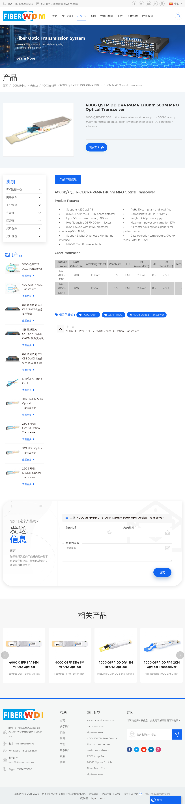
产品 (80, 16)
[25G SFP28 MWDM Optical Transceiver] (12, 472)
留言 (159, 799)
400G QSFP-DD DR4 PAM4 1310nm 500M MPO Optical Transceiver (120, 517)
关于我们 (67, 16)
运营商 (10, 220)
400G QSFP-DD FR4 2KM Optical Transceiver (161, 665)
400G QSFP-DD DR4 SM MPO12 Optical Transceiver (115, 665)
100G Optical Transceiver (101, 720)
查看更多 (27, 275)
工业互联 (11, 205)
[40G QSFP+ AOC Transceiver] (12, 288)
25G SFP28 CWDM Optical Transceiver (31, 428)
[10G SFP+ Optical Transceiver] (12, 452)
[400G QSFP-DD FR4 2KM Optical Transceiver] (161, 644)
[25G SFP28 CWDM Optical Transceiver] (12, 427)
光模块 (34, 85)
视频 (62, 756)
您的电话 (71, 527)
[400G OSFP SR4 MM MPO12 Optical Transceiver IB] (24, 644)
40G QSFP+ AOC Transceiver (32, 287)
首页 (55, 16)
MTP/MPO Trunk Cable (32, 381)
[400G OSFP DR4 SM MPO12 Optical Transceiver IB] (69, 644)
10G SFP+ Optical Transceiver (32, 450)
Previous (5, 655)
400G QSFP (90, 314)
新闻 (93, 16)
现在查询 (94, 147)
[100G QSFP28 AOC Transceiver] (12, 268)
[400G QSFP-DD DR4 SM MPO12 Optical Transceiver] (115, 644)
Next (180, 655)
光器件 (10, 212)
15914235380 (24, 769)
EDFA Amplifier (96, 756)
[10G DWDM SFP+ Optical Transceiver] (12, 403)
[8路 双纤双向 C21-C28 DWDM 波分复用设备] (12, 309)
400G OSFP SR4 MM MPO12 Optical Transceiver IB (24, 665)
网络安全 (11, 197)
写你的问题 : (73, 543)
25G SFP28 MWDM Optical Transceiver (31, 473)
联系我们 (147, 16)
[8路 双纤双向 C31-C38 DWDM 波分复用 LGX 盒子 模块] (12, 358)
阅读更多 (24, 681)
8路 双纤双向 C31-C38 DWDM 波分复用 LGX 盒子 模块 (32, 359)
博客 (62, 762)
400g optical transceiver (148, 314)
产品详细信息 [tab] (68, 179)
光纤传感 (11, 236)
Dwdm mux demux (98, 744)
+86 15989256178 (24, 743)
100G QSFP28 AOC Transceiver (32, 266)
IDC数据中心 (19, 85)
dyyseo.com (97, 798)
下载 (120, 16)
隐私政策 (93, 793)
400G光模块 (49, 85)
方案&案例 (106, 16)
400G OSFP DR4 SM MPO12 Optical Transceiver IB (69, 665)
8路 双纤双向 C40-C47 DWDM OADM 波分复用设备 (33, 334)
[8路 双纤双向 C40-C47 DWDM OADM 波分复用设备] (12, 333)
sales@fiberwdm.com (21, 762)
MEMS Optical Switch (99, 762)
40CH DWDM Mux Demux (102, 738)
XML (117, 793)
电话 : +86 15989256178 (20, 3)
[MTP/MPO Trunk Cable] (12, 382)
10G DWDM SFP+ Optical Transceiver (32, 403)
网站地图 (106, 793)
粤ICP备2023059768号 (157, 793)
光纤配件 (11, 228)
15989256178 (29, 750)
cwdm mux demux (98, 750)
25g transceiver (95, 726)
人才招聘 (132, 16)
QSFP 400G (115, 314)
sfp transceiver (95, 732)
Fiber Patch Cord (97, 768)
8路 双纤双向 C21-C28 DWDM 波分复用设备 (32, 309)
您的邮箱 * (129, 527)
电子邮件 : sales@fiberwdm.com (59, 3)
